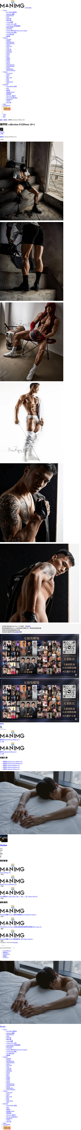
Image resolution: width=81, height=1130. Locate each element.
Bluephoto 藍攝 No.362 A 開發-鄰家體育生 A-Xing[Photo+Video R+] (18, 914)
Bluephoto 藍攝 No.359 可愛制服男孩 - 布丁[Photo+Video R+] (16, 939)
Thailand (5, 37)
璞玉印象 (8, 20)
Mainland (5, 84)
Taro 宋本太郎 (10, 34)
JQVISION (9, 28)
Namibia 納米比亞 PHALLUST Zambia (16, 30)
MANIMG (15, 942)
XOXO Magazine (10, 70)
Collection (8, 50)
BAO (7, 79)
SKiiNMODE (9, 69)
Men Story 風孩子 (11, 96)
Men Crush (9, 77)
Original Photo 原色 (11, 32)
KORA (8, 60)
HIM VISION (9, 27)
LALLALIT (9, 73)
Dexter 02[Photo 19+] (5, 872)
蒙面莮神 (8, 94)
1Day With (9, 46)
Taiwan (5, 10)
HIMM (8, 59)
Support (5, 107)
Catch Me (8, 49)
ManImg (3, 845)
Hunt (7, 56)
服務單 (17, 632)
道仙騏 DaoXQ (10, 92)
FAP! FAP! (9, 52)
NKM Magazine (10, 43)
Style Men (8, 18)
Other (4, 104)
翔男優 (8, 36)
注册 (4, 114)
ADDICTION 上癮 (11, 24)
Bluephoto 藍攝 (10, 14)
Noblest (8, 100)
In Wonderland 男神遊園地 (13, 26)
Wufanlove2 (9, 99)
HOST (8, 55)
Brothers (8, 40)
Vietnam (5, 72)
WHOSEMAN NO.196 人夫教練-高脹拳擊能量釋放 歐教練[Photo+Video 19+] (21, 927)
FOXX (8, 53)
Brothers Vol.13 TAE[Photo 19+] (8, 884)
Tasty (7, 83)
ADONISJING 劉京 (11, 86)
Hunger (8, 57)
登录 (29, 626)
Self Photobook (10, 42)
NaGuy (8, 63)
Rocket (8, 67)
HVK (7, 80)
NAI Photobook (10, 64)
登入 (4, 116)
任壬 (7, 88)
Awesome (8, 39)
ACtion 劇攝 (9, 22)
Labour (8, 45)
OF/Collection (6, 105)
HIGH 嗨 (8, 102)
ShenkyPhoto (9, 81)
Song (7, 76)
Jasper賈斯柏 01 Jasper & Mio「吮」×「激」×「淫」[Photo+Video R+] (19, 896)
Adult (7, 47)
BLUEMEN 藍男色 (11, 12)
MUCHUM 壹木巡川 (12, 97)
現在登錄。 (3, 1026)
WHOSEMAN (10, 15)
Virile (7, 17)
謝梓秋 (8, 90)
